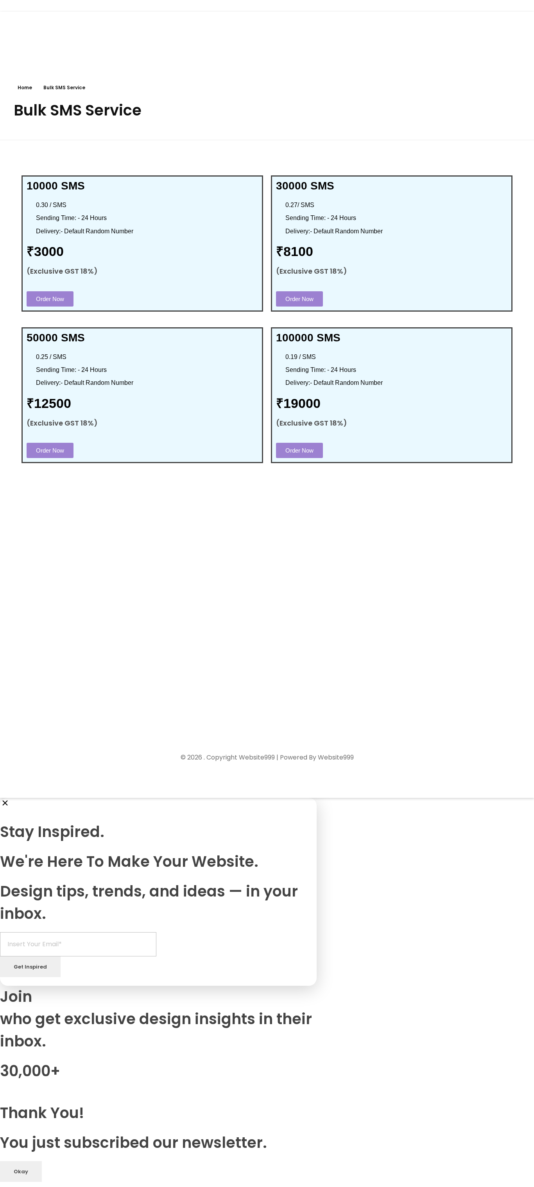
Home (25, 87)
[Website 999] (43, 39)
